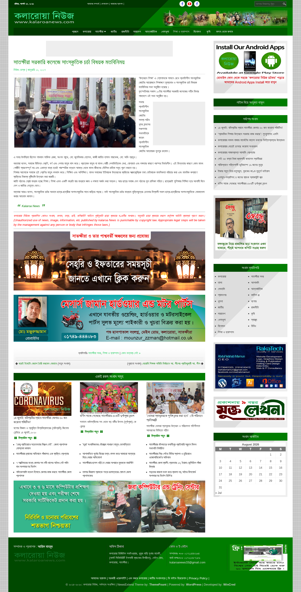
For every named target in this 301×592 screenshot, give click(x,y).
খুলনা (220, 301)
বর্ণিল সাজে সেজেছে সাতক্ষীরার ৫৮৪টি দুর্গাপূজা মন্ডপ (242, 183)
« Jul (218, 492)
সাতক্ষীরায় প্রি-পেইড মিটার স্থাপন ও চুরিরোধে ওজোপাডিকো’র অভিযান (170, 455)
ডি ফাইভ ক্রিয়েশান (177, 578)
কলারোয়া (87, 31)
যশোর (254, 301)
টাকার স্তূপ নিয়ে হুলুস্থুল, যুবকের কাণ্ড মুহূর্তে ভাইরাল (244, 171)
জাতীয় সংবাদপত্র (157, 578)
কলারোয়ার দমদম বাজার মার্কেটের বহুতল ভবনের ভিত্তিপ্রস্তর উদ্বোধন (251, 140)
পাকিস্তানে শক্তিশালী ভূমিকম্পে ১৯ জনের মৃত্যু (240, 165)
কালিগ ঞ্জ (255, 295)
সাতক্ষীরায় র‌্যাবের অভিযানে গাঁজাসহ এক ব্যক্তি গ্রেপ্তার (42, 453)
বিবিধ (253, 326)
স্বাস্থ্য (254, 319)
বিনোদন (197, 31)
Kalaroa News (31, 206)
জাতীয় (114, 31)
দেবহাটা (221, 289)
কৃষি (208, 31)
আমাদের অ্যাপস (117, 3)
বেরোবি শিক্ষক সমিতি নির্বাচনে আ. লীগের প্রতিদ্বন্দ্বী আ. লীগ (171, 363)
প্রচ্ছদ (75, 31)
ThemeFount (158, 584)
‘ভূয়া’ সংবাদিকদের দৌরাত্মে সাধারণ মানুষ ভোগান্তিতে (106, 444)
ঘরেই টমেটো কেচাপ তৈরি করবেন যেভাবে (38, 363)
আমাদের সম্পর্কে (93, 3)
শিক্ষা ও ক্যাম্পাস (181, 31)
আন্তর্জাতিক (151, 31)
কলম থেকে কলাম (224, 31)
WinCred (229, 584)
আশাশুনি (255, 282)
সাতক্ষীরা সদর (94, 353)
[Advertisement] (109, 49)
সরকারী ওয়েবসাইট (117, 578)
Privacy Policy (198, 578)
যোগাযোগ (104, 3)
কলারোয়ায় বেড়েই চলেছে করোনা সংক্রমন (237, 146)
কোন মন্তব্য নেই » (130, 353)
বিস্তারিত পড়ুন (25, 438)
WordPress (193, 584)
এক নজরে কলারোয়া (137, 578)
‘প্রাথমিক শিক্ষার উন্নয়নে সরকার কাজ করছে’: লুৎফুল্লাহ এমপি (248, 134)
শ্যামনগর (222, 295)
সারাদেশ (137, 31)
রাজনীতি (125, 31)
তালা (220, 282)
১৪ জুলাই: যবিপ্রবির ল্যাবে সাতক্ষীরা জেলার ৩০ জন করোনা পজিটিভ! (250, 127)
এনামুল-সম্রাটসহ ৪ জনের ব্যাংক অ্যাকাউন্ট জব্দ (240, 177)
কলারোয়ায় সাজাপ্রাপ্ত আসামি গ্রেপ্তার (236, 152)
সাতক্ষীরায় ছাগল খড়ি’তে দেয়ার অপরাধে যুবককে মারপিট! (108, 462)
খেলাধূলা (165, 31)
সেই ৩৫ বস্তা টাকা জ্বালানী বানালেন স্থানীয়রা (240, 158)
